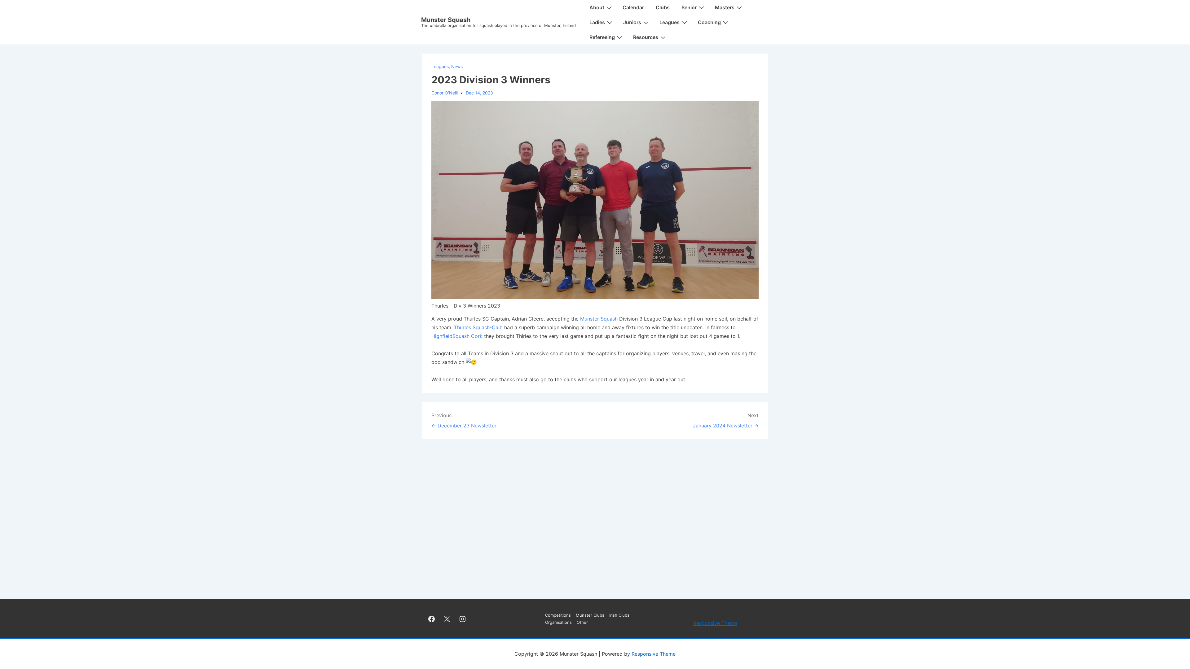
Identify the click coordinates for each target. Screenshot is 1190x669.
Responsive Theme (715, 623)
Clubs (663, 7)
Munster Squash (445, 20)
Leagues (440, 66)
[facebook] (432, 618)
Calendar (633, 7)
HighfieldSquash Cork (457, 336)
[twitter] (447, 618)
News (457, 66)
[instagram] (463, 618)
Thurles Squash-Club (478, 327)
